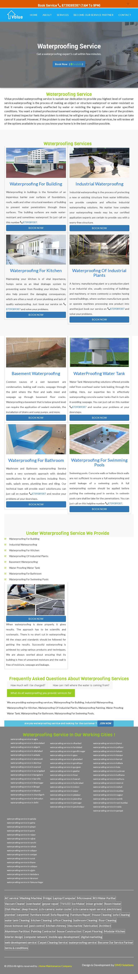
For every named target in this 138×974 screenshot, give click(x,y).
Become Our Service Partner (115, 942)
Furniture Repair (80, 914)
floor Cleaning (107, 920)
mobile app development (64, 936)
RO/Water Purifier (104, 898)
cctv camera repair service (89, 909)
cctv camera (46, 909)
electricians (114, 909)
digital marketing (91, 936)
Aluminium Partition (17, 931)
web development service (20, 942)
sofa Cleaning (121, 914)
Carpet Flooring (92, 931)
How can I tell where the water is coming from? (81, 685)
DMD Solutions (124, 965)
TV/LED (65, 903)
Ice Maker (78, 903)
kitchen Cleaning (41, 920)
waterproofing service (82, 942)
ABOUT (47, 14)
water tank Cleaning (17, 920)
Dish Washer (12, 909)
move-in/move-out (16, 925)
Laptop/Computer (64, 898)
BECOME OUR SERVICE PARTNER (93, 14)
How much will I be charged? (28, 685)
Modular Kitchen (114, 931)
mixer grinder (94, 903)
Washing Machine (31, 898)
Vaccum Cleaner (15, 903)
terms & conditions (16, 947)
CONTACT (124, 14)
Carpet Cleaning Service (52, 942)
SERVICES (63, 14)
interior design (14, 936)
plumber (10, 914)
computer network (35, 936)
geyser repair (50, 903)
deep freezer (30, 909)
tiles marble (75, 925)
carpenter (23, 914)
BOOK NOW (36, 227)
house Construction (69, 931)
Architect (105, 925)
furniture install (40, 914)
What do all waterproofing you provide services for (41, 693)
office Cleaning (62, 920)
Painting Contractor (43, 931)
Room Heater (112, 903)
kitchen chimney (56, 925)
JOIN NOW (105, 723)
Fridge (47, 898)
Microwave (84, 898)
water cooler (64, 909)
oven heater (33, 903)
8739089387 (30, 222)
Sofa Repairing (60, 914)
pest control (36, 925)
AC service (11, 898)
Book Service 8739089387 (59, 5)
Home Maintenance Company (55, 966)
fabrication (91, 925)
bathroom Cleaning (85, 920)
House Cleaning (101, 914)
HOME (34, 14)
